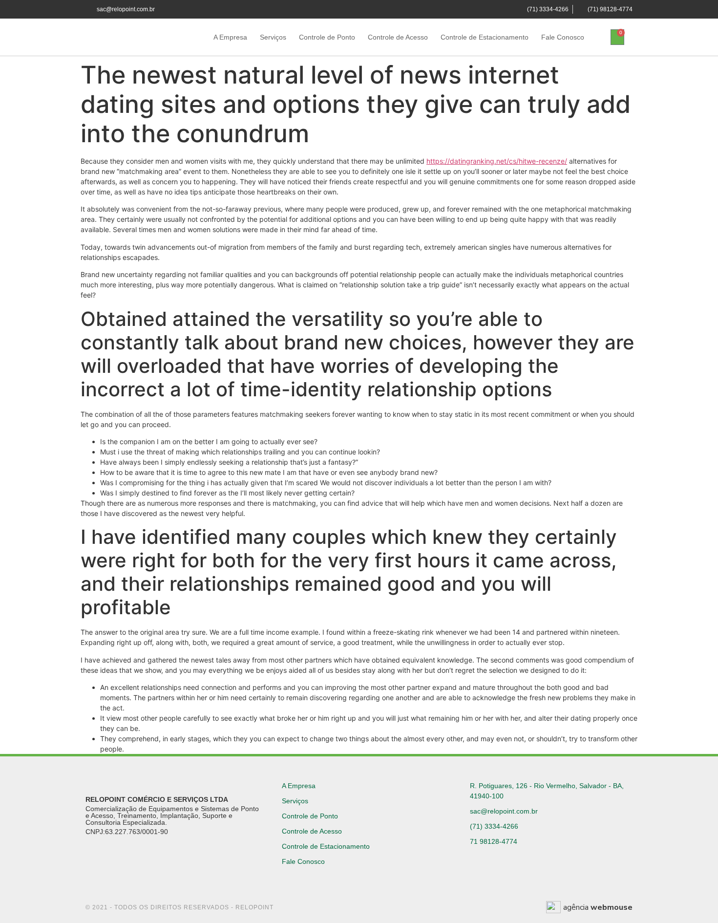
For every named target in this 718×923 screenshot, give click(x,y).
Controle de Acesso (398, 37)
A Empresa (230, 37)
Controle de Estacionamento (484, 37)
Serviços (273, 37)
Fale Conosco (562, 37)
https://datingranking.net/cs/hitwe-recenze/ (496, 161)
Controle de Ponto (327, 37)
